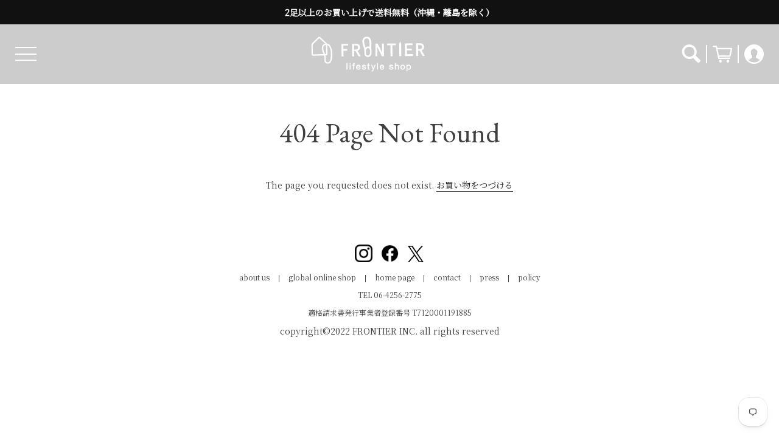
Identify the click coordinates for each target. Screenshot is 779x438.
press (489, 277)
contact (447, 277)
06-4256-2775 (398, 295)
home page (394, 277)
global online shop (322, 277)
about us (254, 277)
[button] (26, 54)
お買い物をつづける (474, 185)
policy (529, 277)
